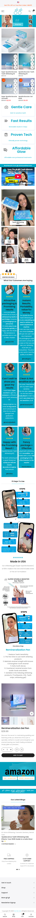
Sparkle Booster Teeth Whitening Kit (26, 73)
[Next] (33, 700)
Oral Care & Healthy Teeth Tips (13, 808)
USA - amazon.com (10, 778)
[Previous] (3, 700)
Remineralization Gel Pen (15, 728)
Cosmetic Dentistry (22, 832)
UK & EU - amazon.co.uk (26, 778)
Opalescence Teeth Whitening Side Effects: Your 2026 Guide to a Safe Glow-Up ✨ (17, 839)
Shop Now (18, 24)
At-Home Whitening (8, 832)
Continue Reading (7, 844)
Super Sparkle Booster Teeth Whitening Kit (9, 73)
